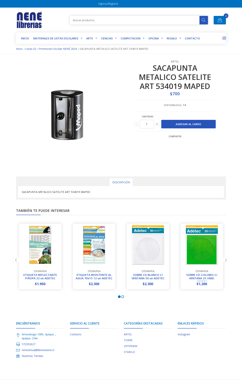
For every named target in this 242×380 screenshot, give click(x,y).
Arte (89, 38)
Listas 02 (30, 49)
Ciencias (107, 38)
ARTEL (128, 334)
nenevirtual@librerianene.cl (38, 350)
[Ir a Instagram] (224, 38)
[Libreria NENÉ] (29, 20)
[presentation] (16, 260)
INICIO (25, 38)
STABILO (129, 352)
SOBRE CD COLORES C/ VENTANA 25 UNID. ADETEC (201, 278)
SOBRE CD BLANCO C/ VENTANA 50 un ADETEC (148, 276)
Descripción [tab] (121, 182)
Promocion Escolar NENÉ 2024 (58, 49)
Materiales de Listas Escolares (55, 38)
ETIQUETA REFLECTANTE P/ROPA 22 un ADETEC (40, 276)
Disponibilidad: (173, 105)
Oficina (153, 38)
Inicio (19, 49)
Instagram (184, 334)
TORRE (128, 340)
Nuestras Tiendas (32, 356)
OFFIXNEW (130, 346)
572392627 (28, 344)
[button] (119, 296)
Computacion (130, 38)
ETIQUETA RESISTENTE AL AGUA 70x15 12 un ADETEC (94, 276)
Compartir (175, 136)
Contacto (192, 38)
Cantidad (147, 116)
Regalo (172, 38)
